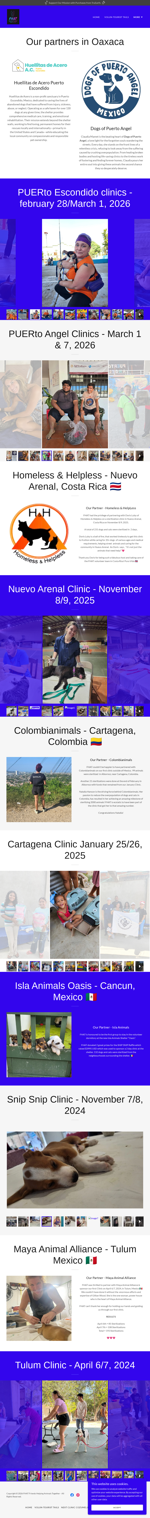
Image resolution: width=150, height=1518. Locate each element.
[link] (13, 16)
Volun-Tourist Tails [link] (116, 17)
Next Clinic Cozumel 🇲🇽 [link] (75, 1507)
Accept (117, 1507)
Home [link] (96, 17)
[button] (138, 17)
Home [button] (28, 1507)
